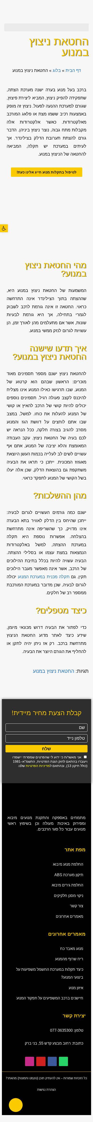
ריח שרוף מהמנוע (69, 959)
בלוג (57, 70)
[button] (46, 27)
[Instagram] (29, 1061)
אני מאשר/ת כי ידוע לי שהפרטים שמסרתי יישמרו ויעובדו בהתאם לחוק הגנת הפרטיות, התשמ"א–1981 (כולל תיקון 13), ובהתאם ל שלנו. (50, 761)
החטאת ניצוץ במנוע (53, 671)
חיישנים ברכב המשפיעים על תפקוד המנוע (49, 998)
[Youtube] (40, 1061)
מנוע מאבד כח (71, 949)
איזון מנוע (76, 988)
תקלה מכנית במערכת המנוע (44, 576)
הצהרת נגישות (46, 1089)
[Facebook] (52, 1061)
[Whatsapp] (63, 1061)
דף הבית (73, 70)
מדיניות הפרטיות (38, 766)
